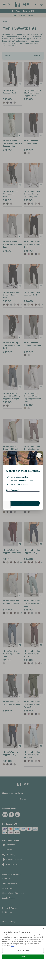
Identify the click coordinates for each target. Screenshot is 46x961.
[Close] (43, 928)
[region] (23, 943)
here (12, 946)
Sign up (23, 503)
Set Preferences (23, 950)
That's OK (22, 957)
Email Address (12, 490)
